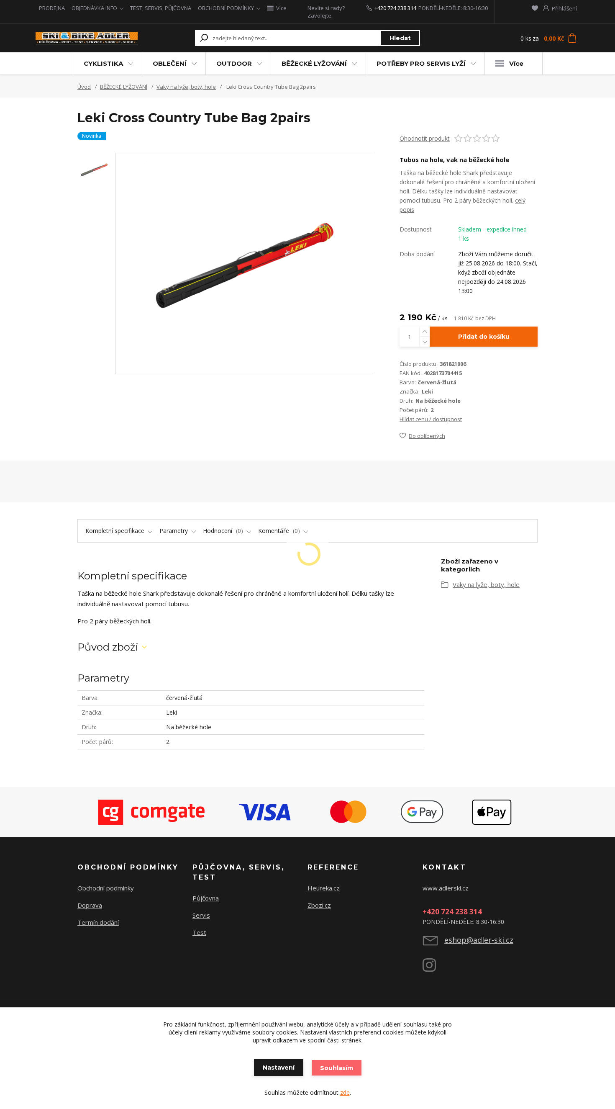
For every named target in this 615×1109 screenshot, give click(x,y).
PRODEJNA (52, 8)
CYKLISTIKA (103, 63)
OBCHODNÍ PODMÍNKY (226, 8)
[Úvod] (87, 38)
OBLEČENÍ (170, 63)
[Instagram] (433, 968)
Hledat (400, 38)
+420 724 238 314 (395, 8)
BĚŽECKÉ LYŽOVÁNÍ (314, 63)
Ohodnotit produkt (425, 138)
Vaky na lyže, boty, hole (186, 86)
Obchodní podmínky (105, 888)
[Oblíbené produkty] (534, 8)
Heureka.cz (324, 888)
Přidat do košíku (484, 336)
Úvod (84, 86)
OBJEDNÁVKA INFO (94, 8)
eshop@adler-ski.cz (478, 940)
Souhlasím (336, 1068)
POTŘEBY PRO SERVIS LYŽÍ (421, 63)
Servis (201, 915)
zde (345, 1092)
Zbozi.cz (319, 905)
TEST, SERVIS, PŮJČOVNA (160, 8)
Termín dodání (98, 922)
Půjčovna (205, 898)
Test (199, 932)
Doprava (89, 905)
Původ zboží (107, 647)
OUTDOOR (234, 63)
